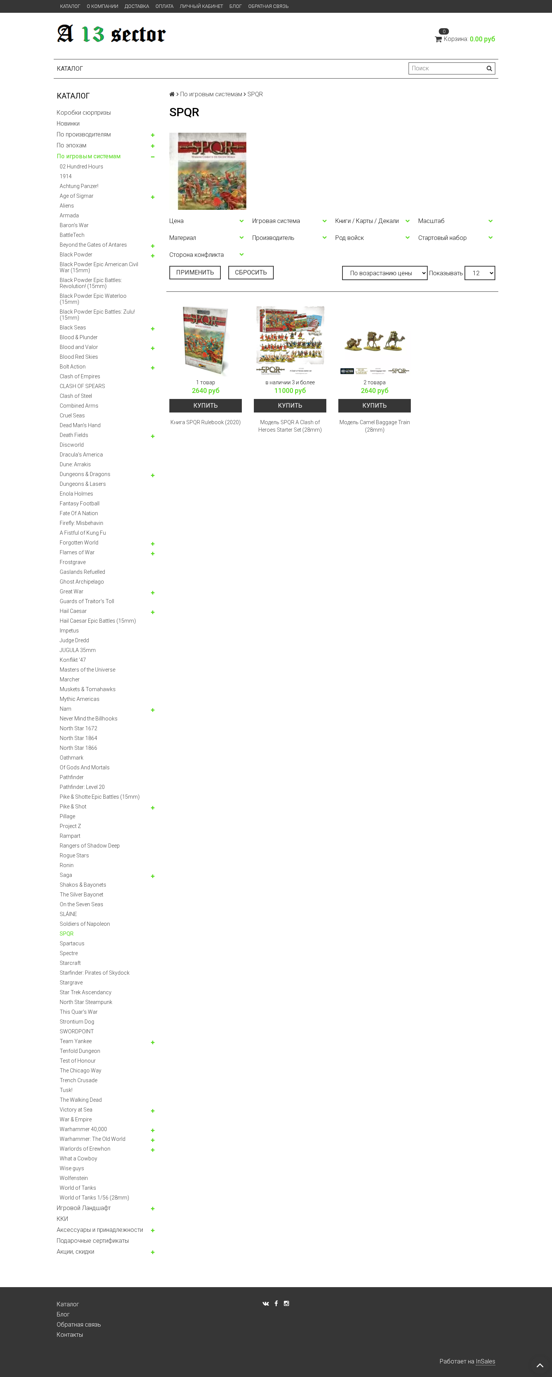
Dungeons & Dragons (85, 474)
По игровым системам (89, 156)
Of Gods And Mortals (85, 767)
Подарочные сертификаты (93, 1240)
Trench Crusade (78, 1080)
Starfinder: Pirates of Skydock (95, 973)
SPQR (67, 934)
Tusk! (66, 1090)
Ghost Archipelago (82, 582)
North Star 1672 (78, 728)
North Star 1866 (78, 748)
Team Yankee (76, 1041)
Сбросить (251, 272)
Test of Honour (78, 1061)
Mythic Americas (80, 699)
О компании (102, 6)
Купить (205, 405)
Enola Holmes (76, 494)
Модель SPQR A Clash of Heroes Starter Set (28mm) (290, 426)
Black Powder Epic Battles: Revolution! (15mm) (91, 283)
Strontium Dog (77, 1022)
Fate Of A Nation (79, 513)
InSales (485, 1361)
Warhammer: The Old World (92, 1139)
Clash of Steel (76, 396)
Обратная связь (268, 6)
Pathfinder (72, 777)
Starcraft (70, 963)
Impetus (69, 631)
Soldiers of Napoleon (85, 924)
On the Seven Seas (81, 904)
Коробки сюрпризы (84, 112)
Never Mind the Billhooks (89, 719)
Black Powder (76, 255)
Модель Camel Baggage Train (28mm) (374, 426)
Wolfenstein (74, 1178)
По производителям (84, 134)
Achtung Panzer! (79, 186)
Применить (195, 272)
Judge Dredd (74, 640)
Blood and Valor (79, 347)
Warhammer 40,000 (83, 1129)
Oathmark (71, 758)
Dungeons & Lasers (83, 484)
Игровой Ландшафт (84, 1208)
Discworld (72, 445)
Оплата (164, 6)
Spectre (69, 953)
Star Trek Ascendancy (86, 992)
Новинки (68, 123)
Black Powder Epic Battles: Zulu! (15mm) (97, 315)
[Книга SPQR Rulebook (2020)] (205, 340)
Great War (71, 591)
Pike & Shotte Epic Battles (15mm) (100, 797)
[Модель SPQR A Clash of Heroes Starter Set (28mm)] (290, 340)
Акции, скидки (75, 1251)
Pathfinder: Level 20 (82, 787)
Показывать (446, 273)
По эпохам (71, 145)
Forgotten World (79, 543)
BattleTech (72, 235)
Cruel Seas (72, 415)
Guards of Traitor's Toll (87, 601)
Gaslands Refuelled (82, 572)
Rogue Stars (74, 855)
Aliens (67, 206)
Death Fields (74, 435)
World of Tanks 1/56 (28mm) (94, 1198)
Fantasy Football (80, 503)
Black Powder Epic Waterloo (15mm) (93, 299)
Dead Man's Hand (80, 425)
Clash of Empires (80, 376)
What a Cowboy (78, 1159)
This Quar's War (79, 1012)
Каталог (70, 6)
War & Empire (76, 1119)
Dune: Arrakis (75, 464)
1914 (66, 176)
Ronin (67, 865)
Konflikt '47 (73, 660)
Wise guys (72, 1168)
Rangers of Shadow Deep (90, 846)
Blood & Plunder (79, 337)
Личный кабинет (201, 6)
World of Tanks (78, 1188)
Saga (66, 875)
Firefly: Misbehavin (81, 523)
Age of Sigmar (77, 196)
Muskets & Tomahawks (88, 689)
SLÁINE (68, 914)
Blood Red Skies (79, 357)
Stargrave (71, 983)
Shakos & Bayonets (83, 885)
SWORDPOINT (77, 1031)
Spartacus (72, 943)
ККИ (62, 1218)
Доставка (137, 6)
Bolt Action (73, 367)
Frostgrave (73, 562)
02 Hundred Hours (81, 167)
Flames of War (77, 552)
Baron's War (74, 225)
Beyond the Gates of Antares (93, 245)
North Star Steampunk (86, 1002)
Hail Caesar (73, 611)
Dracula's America (81, 455)
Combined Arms (79, 406)
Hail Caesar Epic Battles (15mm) (98, 621)
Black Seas (73, 328)
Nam (65, 709)
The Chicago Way (80, 1071)
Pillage (67, 816)
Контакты (70, 1334)
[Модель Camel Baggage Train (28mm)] (374, 340)
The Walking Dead (81, 1100)
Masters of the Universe (87, 670)
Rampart (70, 836)
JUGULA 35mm (78, 650)
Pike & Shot (73, 807)
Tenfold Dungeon (80, 1051)
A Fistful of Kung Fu (83, 533)
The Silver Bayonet (81, 895)
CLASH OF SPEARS (82, 386)
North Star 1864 (78, 738)
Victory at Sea (76, 1110)
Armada (69, 215)
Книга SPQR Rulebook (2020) (205, 422)
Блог (235, 6)
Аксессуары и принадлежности (100, 1229)
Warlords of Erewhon (85, 1149)
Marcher (70, 679)
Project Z (70, 826)
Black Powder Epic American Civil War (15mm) (99, 267)
